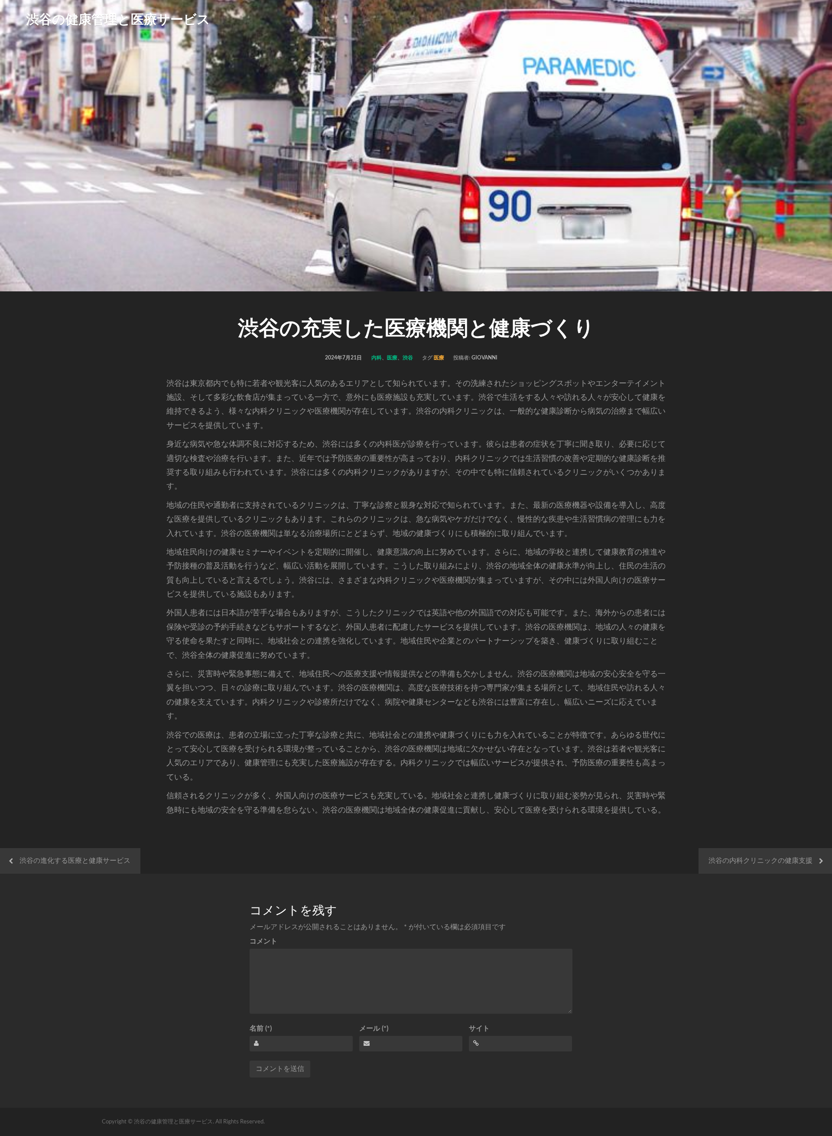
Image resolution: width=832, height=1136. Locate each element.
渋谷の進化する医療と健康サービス (75, 860)
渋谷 (408, 357)
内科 (376, 357)
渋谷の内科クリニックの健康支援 (760, 860)
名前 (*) (261, 1028)
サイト (479, 1028)
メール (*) (373, 1028)
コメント (263, 941)
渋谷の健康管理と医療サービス (118, 19)
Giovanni (484, 357)
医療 (392, 357)
